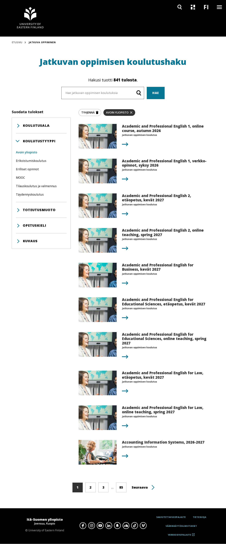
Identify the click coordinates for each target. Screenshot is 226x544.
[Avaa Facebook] (83, 525)
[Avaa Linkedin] (108, 525)
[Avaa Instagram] (91, 525)
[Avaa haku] (179, 7)
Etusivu (17, 42)
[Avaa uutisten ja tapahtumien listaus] (193, 7)
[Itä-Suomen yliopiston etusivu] (30, 18)
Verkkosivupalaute (179, 536)
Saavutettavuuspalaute (171, 517)
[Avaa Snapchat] (117, 525)
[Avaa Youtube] (100, 525)
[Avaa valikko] (219, 7)
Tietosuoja (199, 517)
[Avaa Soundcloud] (126, 525)
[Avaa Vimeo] (143, 525)
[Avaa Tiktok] (134, 525)
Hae (155, 93)
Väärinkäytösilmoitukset (181, 526)
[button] (41, 125)
